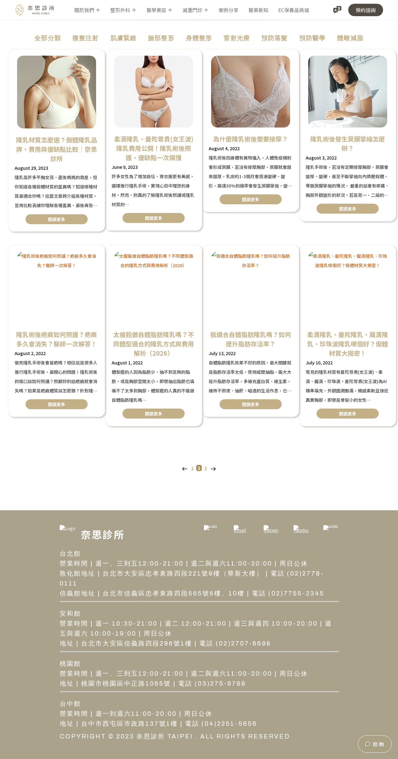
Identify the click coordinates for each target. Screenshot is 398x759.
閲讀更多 (56, 219)
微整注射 (85, 38)
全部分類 (48, 38)
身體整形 (199, 38)
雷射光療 (237, 38)
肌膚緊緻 (123, 38)
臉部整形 (161, 38)
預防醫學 (312, 38)
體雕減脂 (350, 38)
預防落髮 (274, 38)
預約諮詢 (366, 10)
